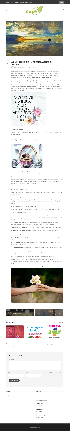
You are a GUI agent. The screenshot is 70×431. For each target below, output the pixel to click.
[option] (15, 336)
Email (27, 372)
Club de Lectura (51, 311)
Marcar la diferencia (17, 313)
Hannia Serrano (16, 67)
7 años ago (21, 67)
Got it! (61, 2)
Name (9, 372)
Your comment (11, 359)
